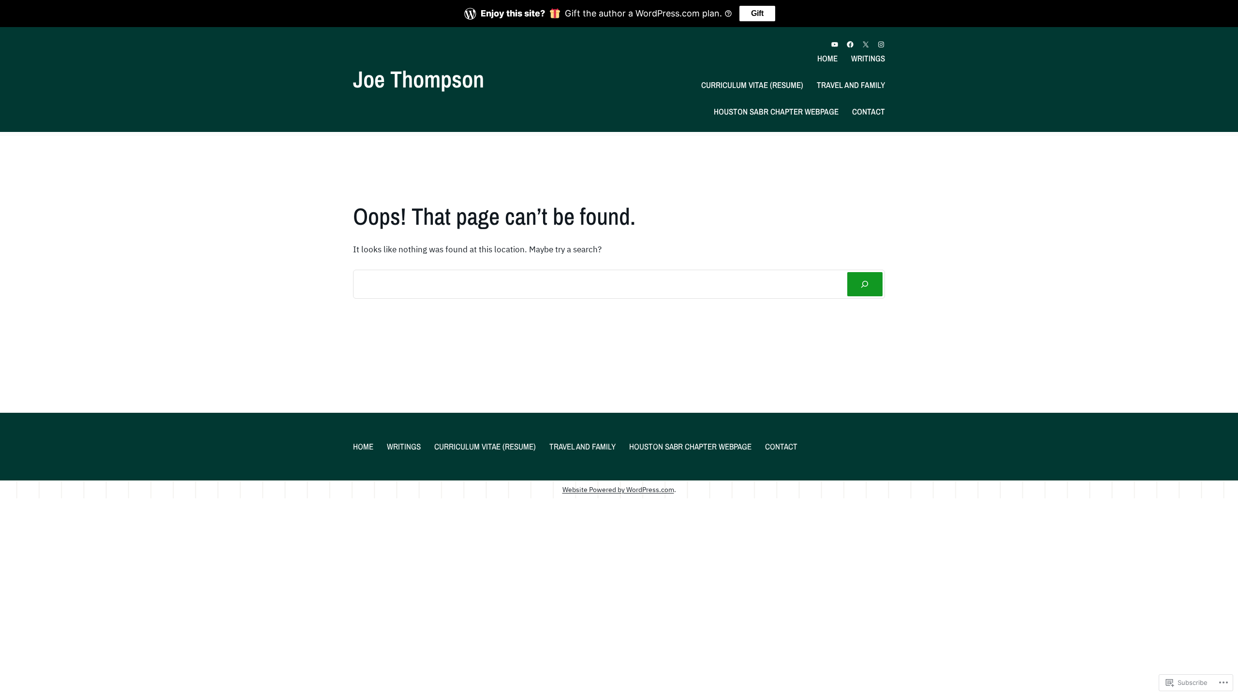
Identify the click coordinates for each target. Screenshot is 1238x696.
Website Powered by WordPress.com (618, 489)
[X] (866, 44)
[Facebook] (850, 44)
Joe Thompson (418, 79)
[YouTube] (835, 44)
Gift (757, 13)
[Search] (865, 284)
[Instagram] (881, 44)
